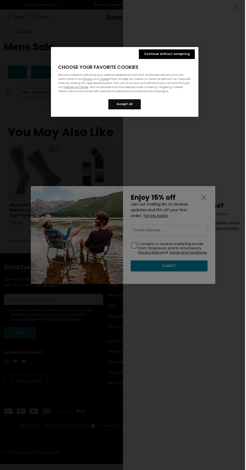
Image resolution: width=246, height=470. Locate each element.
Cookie (104, 79)
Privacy (87, 79)
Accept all (125, 104)
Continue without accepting (167, 54)
